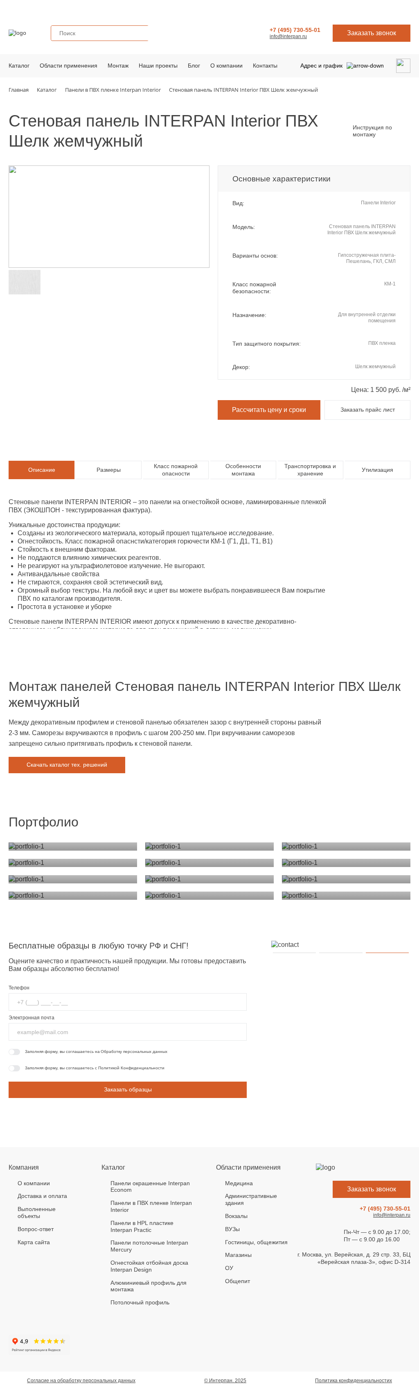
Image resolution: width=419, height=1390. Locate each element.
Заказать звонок (371, 32)
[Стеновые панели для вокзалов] (346, 846)
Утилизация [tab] (377, 469)
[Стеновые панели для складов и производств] (346, 879)
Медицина (239, 1183)
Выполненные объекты (37, 1212)
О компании (226, 65)
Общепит (237, 1281)
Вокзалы (236, 1216)
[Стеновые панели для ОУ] (73, 879)
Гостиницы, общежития (256, 1242)
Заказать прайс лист (367, 409)
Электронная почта (31, 1018)
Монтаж (118, 65)
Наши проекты (158, 65)
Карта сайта (34, 1242)
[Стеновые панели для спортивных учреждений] (73, 896)
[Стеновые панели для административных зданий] (209, 846)
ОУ (229, 1268)
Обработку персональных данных (134, 1051)
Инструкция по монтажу (372, 131)
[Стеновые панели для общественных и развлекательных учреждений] (209, 896)
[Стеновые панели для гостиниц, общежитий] (209, 863)
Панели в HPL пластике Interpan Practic (141, 1226)
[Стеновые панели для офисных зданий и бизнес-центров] (346, 896)
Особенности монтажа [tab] (243, 470)
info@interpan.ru (288, 36)
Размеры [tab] (109, 469)
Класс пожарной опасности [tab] (176, 470)
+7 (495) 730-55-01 (295, 30)
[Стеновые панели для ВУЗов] (73, 863)
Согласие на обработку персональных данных (81, 1380)
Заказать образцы (128, 1089)
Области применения (68, 65)
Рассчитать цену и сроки (269, 409)
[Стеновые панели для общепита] (209, 879)
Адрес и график (321, 65)
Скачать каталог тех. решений (67, 764)
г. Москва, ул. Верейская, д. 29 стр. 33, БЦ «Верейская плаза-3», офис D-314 (353, 1258)
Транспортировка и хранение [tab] (310, 470)
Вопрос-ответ (36, 1229)
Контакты (265, 65)
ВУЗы (232, 1229)
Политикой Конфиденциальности (131, 1068)
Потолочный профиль (139, 1302)
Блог (194, 65)
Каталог (19, 65)
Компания (24, 1167)
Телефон (19, 988)
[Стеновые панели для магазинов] (346, 863)
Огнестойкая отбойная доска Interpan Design (149, 1266)
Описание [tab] (41, 469)
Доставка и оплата (42, 1196)
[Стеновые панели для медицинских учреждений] (73, 846)
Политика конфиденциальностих (353, 1380)
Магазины (238, 1255)
